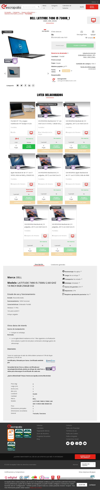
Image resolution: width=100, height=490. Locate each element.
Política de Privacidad (72, 428)
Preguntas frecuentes (43, 436)
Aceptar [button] (82, 485)
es (36, 376)
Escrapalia (7, 12)
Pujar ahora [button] (28, 146)
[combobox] (88, 464)
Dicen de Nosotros (43, 433)
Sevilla (13, 132)
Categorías (16, 12)
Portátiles (28, 14)
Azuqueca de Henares (73, 132)
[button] (17, 85)
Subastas (39, 425)
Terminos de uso (71, 431)
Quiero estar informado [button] (85, 456)
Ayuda (82, 7)
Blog (38, 439)
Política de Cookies (72, 433)
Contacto (69, 425)
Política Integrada (71, 436)
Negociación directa (43, 431)
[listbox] (95, 2)
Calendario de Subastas (66, 7)
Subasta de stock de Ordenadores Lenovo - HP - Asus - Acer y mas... (87, 55)
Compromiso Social (72, 439)
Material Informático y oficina (13, 14)
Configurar (92, 485)
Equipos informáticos (28, 12)
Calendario (40, 428)
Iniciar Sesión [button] (92, 6)
